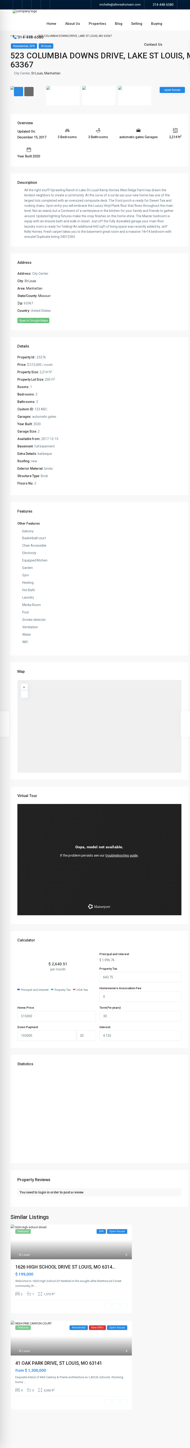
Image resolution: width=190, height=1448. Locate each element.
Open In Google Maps (33, 320)
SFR (32, 46)
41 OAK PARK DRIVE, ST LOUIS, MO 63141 (58, 1363)
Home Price (25, 1007)
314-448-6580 (163, 4)
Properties (97, 24)
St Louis (37, 73)
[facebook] (17, 4)
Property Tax (108, 968)
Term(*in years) (110, 1007)
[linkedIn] (36, 4)
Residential (20, 46)
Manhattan (52, 73)
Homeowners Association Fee (120, 988)
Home (51, 24)
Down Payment (27, 1027)
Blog (118, 24)
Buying (156, 24)
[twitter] (27, 4)
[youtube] (45, 4)
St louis (46, 46)
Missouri (44, 296)
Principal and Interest (114, 954)
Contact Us (153, 44)
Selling (136, 24)
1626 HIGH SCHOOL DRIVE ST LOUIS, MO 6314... (65, 1267)
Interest (104, 1027)
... (36, 1286)
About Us (72, 24)
